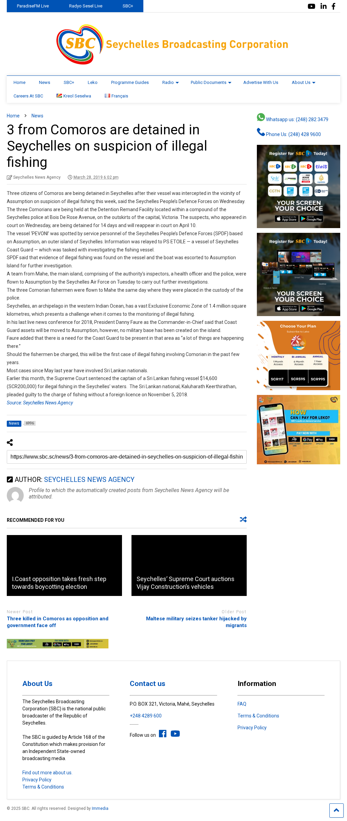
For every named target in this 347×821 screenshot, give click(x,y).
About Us (301, 82)
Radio (168, 82)
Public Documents (208, 82)
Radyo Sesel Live (85, 5)
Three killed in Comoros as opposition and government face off (57, 622)
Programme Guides (130, 82)
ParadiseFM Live (33, 5)
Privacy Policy (37, 779)
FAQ (242, 704)
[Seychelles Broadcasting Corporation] (173, 64)
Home (19, 82)
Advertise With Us (260, 82)
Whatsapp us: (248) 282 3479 (296, 119)
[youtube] (311, 7)
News (44, 82)
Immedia (100, 808)
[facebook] (333, 7)
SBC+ (128, 5)
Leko (93, 82)
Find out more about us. (47, 772)
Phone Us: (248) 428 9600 (293, 134)
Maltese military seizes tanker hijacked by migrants (196, 622)
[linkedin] (324, 7)
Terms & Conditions (43, 787)
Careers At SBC (28, 95)
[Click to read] (64, 565)
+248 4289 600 (146, 715)
